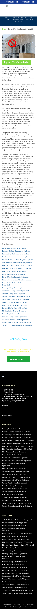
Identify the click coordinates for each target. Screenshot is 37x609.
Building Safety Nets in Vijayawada (14, 554)
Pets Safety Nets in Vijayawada (13, 564)
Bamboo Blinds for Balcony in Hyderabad (16, 257)
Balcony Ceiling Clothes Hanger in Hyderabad (18, 260)
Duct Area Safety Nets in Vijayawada (15, 548)
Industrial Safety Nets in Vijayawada (15, 570)
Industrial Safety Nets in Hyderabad (14, 308)
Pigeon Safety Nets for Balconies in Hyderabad (14, 284)
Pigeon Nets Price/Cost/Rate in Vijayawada (17, 533)
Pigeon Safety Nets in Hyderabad (13, 274)
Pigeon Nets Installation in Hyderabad (15, 277)
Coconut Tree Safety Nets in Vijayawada (16, 579)
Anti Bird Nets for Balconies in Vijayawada (17, 520)
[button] (4, 10)
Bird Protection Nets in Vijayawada (14, 536)
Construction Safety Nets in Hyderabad (15, 299)
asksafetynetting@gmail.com (14, 394)
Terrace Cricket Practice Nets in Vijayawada (17, 590)
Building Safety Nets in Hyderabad (14, 288)
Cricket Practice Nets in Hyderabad (14, 302)
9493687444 (8, 390)
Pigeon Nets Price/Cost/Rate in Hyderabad (16, 280)
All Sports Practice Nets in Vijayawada (15, 585)
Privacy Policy (7, 415)
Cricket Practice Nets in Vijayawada (14, 588)
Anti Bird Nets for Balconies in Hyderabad (17, 263)
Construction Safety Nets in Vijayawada (16, 576)
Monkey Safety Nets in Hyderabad (14, 311)
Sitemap (5, 406)
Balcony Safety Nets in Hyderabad (14, 248)
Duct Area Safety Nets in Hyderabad (14, 305)
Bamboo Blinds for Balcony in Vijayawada (17, 582)
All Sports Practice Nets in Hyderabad (15, 320)
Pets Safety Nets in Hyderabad (12, 314)
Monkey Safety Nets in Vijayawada (14, 567)
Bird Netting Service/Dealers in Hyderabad (17, 268)
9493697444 (8, 392)
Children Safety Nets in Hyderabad (14, 294)
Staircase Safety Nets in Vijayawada (14, 562)
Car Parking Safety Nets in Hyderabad (15, 291)
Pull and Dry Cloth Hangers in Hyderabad (16, 254)
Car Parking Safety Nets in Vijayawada (15, 573)
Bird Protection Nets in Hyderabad (14, 271)
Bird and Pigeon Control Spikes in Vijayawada (18, 545)
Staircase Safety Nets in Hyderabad (14, 317)
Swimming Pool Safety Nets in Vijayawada (17, 593)
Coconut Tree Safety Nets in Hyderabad (16, 296)
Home (4, 29)
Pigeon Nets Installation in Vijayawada (15, 539)
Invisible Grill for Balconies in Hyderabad (16, 251)
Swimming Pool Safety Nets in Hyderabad (16, 322)
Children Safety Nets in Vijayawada (14, 551)
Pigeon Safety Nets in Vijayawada (14, 525)
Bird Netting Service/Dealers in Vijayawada (17, 542)
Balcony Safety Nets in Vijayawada (14, 523)
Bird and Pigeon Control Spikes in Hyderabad (18, 265)
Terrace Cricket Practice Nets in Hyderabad (17, 325)
